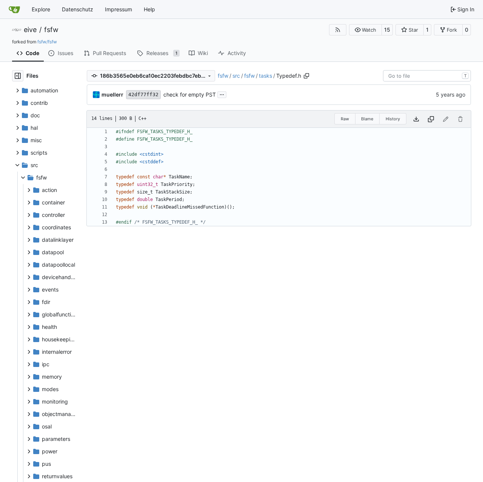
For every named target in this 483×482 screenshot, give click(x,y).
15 (387, 29)
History (393, 118)
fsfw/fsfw (47, 42)
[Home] (14, 9)
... (222, 93)
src (236, 75)
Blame (367, 118)
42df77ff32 (143, 94)
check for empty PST (189, 94)
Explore (41, 9)
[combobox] (427, 75)
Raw (345, 118)
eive (30, 30)
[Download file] (416, 119)
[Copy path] (306, 75)
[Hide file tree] (17, 75)
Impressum (118, 9)
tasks (265, 75)
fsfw (51, 30)
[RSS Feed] (337, 29)
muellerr (112, 94)
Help (149, 9)
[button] (365, 29)
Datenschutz (77, 9)
